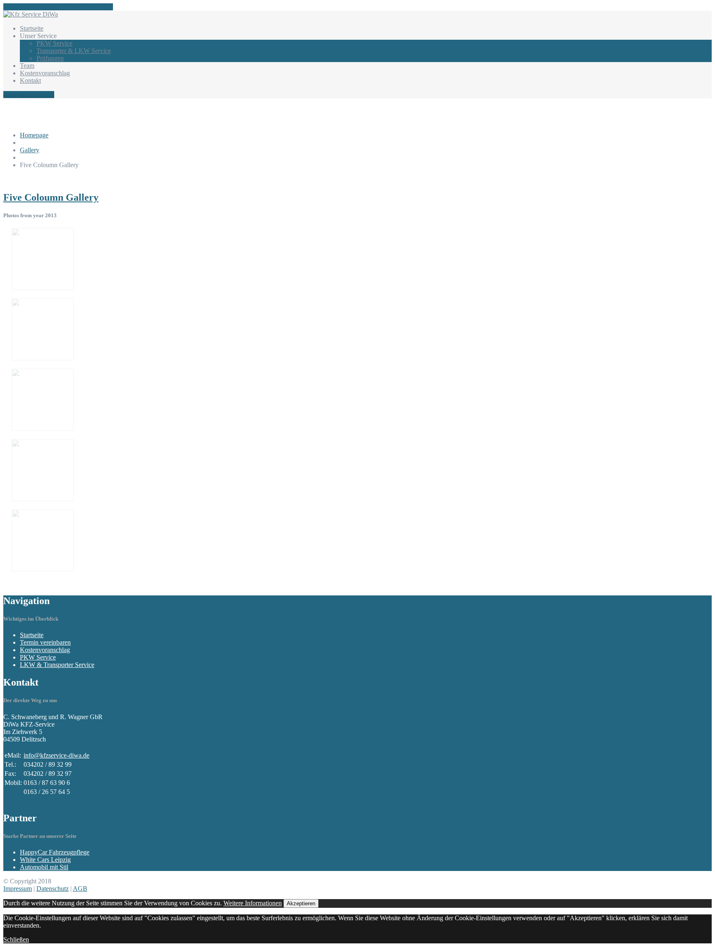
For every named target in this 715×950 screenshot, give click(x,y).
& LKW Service (73, 50)
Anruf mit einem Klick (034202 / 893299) (58, 6)
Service (54, 43)
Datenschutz (52, 888)
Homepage (34, 135)
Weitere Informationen (252, 903)
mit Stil (44, 867)
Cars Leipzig (45, 859)
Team (27, 65)
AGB (80, 888)
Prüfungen (50, 58)
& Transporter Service (57, 664)
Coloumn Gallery (50, 197)
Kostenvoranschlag (45, 73)
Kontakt (30, 80)
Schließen (16, 939)
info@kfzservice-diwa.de (56, 755)
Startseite (31, 28)
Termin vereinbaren (28, 94)
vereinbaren (45, 642)
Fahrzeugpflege (54, 852)
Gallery (29, 150)
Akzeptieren (301, 903)
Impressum (17, 888)
